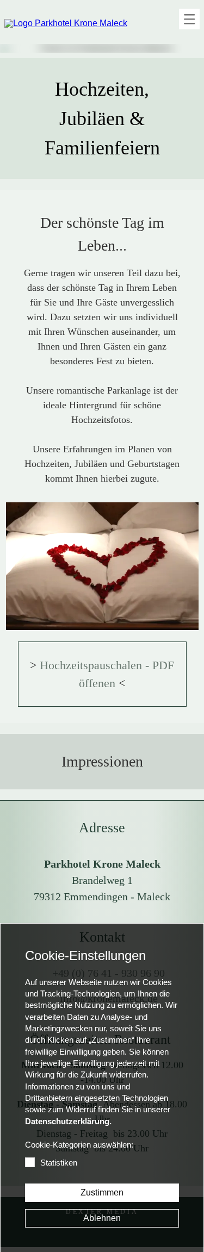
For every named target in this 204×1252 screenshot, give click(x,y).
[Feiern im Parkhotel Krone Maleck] (102, 566)
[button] (189, 19)
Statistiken (58, 1162)
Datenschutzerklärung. (68, 1121)
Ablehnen (102, 1218)
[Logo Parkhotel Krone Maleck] (65, 23)
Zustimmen (102, 1192)
